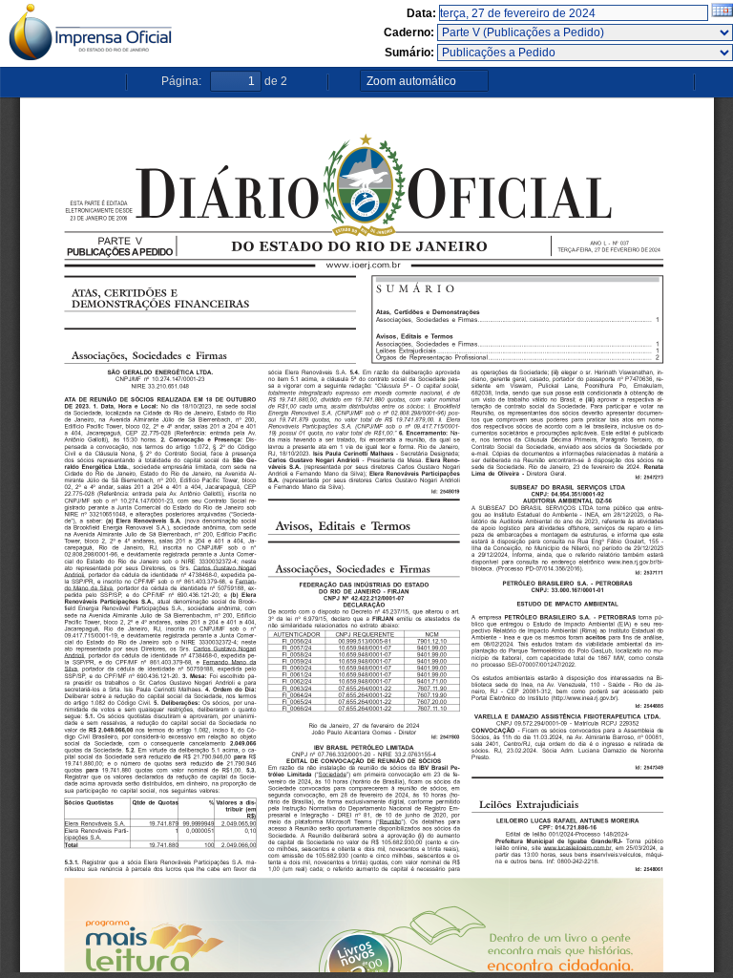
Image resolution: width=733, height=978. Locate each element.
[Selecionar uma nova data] (722, 13)
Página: (181, 81)
